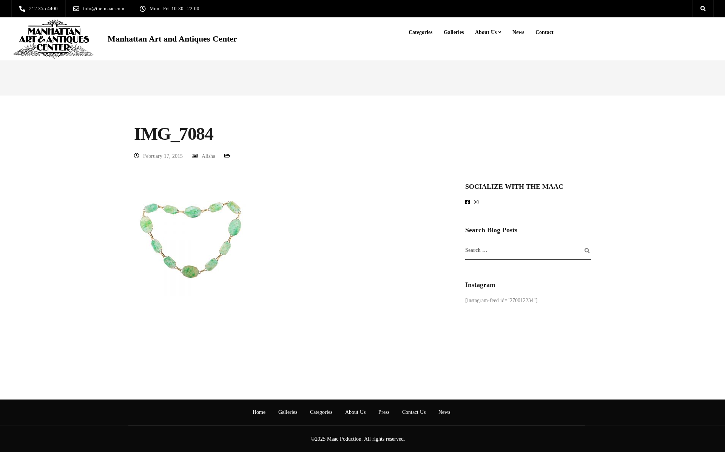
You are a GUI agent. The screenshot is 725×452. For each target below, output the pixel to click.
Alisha (208, 156)
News (518, 32)
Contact (544, 32)
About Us (486, 32)
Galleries (454, 32)
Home (259, 412)
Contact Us (414, 412)
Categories (420, 32)
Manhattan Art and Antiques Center (172, 38)
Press (383, 412)
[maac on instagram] (477, 202)
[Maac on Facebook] (468, 202)
